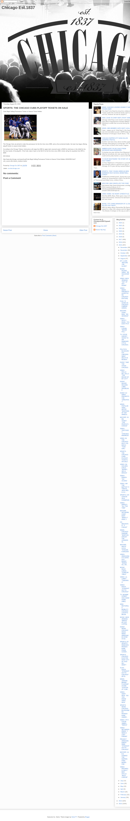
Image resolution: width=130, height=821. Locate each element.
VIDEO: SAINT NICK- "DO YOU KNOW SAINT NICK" (124, 697)
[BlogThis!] (34, 166)
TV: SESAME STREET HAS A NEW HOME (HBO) (124, 598)
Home (45, 230)
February (123, 794)
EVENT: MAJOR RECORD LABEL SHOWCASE (124, 386)
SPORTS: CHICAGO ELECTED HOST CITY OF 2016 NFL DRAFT (124, 660)
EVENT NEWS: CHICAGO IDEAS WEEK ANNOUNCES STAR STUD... (124, 633)
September (124, 256)
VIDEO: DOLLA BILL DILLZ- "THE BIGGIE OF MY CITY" (124, 374)
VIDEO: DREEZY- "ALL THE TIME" (124, 505)
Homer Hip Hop (101, 229)
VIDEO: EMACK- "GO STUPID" (123, 478)
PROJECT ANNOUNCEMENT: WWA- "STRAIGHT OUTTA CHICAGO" (124, 744)
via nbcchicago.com (14, 168)
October (123, 253)
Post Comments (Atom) (49, 235)
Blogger (87, 817)
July (121, 780)
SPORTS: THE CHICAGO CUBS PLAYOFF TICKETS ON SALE (124, 456)
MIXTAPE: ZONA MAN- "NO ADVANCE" (124, 313)
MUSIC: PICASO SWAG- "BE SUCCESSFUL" (124, 272)
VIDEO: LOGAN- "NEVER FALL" (123, 329)
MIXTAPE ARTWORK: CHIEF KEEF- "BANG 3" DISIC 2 (124, 515)
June (122, 783)
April (122, 789)
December (124, 247)
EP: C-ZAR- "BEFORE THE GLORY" (124, 263)
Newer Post (7, 230)
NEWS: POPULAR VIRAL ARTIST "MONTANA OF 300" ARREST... (124, 409)
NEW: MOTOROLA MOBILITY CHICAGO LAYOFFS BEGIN (124, 609)
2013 (120, 803)
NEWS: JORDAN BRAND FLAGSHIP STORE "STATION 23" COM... (124, 684)
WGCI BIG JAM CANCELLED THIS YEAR (115, 183)
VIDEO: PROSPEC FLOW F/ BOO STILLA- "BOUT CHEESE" (124, 772)
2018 (120, 237)
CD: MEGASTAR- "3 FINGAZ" (124, 524)
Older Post (83, 230)
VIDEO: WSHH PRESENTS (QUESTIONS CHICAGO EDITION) (124, 293)
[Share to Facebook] (38, 166)
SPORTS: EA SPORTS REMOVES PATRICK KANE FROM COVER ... (124, 647)
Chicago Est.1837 (18, 7)
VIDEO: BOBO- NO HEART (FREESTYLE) (115, 194)
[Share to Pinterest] (40, 166)
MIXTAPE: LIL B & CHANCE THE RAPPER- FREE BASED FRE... (124, 758)
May (122, 786)
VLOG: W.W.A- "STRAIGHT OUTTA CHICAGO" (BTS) (124, 672)
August (122, 258)
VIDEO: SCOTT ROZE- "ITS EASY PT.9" (124, 321)
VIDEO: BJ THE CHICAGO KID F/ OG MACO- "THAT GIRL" (124, 443)
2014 (120, 801)
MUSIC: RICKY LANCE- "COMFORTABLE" (124, 571)
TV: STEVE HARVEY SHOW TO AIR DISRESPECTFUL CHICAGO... (124, 340)
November (124, 250)
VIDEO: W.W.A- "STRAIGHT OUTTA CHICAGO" (124, 588)
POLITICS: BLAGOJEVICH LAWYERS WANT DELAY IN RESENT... (124, 354)
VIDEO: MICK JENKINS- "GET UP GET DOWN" (124, 282)
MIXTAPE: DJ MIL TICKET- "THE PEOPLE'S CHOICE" (124, 421)
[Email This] (32, 166)
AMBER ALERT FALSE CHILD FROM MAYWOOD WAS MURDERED (114, 149)
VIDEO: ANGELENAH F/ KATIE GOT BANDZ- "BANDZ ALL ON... (124, 559)
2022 (120, 225)
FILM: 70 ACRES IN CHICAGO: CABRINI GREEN (124, 304)
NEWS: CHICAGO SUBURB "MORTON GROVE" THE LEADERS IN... (124, 536)
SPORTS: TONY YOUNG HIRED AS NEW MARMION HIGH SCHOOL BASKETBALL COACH (115, 172)
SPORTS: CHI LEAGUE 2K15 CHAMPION (124, 497)
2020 (120, 231)
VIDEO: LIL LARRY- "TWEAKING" (124, 579)
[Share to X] (36, 166)
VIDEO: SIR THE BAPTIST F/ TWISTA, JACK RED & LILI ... (124, 488)
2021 (120, 228)
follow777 (74, 817)
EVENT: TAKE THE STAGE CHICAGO (124, 364)
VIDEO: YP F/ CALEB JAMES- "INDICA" (124, 722)
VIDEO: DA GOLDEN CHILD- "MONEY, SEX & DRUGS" (124, 469)
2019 (120, 234)
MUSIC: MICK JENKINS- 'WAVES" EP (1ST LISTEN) (124, 620)
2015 (120, 245)
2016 (120, 242)
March (122, 792)
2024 (120, 223)
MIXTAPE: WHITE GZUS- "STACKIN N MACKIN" (124, 548)
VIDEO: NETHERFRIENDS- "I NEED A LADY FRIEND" (124, 732)
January (123, 797)
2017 (120, 239)
